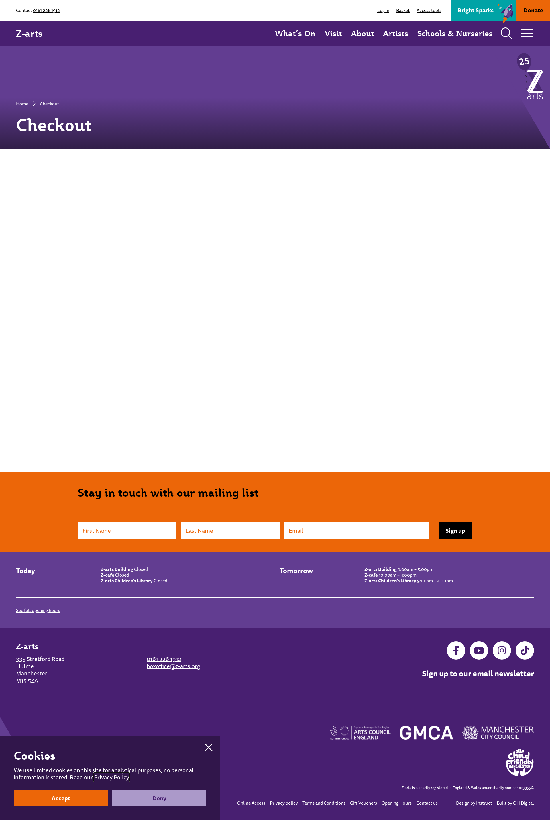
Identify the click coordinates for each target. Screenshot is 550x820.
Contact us (427, 803)
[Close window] (208, 747)
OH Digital (523, 803)
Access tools (429, 10)
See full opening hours (38, 610)
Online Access (251, 803)
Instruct (484, 803)
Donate (533, 10)
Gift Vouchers (363, 803)
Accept (61, 798)
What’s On (295, 33)
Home (22, 103)
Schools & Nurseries (455, 33)
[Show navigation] (527, 33)
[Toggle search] (506, 33)
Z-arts (29, 33)
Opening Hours (397, 803)
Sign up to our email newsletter (478, 674)
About (362, 33)
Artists (395, 33)
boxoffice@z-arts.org (173, 666)
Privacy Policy (111, 777)
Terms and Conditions (323, 803)
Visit (333, 33)
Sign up (455, 530)
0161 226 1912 (46, 10)
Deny (159, 798)
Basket (403, 10)
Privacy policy (284, 803)
